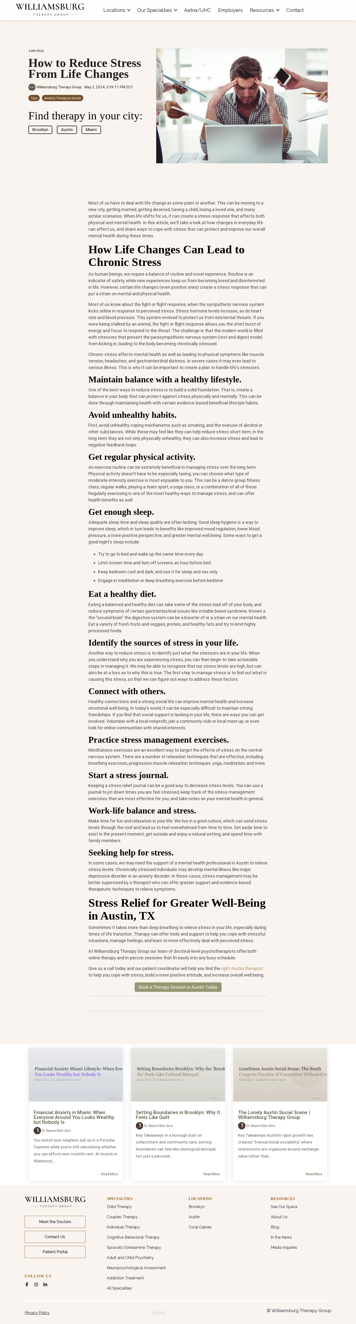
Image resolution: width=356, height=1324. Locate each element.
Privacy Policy (37, 1312)
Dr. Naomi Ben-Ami (56, 1131)
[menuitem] (116, 10)
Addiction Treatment (125, 1278)
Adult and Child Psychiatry (130, 1257)
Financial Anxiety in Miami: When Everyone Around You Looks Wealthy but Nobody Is (74, 1117)
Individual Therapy (123, 1227)
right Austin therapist (242, 968)
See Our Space (284, 1206)
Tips (34, 98)
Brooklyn (40, 129)
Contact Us (55, 1236)
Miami (91, 129)
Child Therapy (119, 1206)
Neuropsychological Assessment (136, 1268)
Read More (109, 1174)
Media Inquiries (284, 1247)
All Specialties (119, 1288)
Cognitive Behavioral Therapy (133, 1237)
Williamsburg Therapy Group (59, 87)
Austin (67, 129)
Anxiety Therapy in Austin (62, 98)
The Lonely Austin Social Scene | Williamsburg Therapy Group (274, 1115)
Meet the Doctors (55, 1221)
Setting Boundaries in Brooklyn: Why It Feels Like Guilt (178, 1115)
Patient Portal (55, 1252)
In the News (281, 1237)
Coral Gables (200, 1227)
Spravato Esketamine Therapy (134, 1247)
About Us (279, 1217)
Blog (275, 1227)
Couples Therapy (122, 1217)
